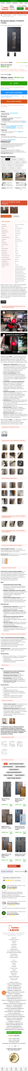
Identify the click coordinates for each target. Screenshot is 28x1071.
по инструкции (14, 113)
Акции (26, 2)
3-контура (17, 257)
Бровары (14, 159)
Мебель (25, 12)
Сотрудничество (14, 949)
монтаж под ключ (10, 126)
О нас (14, 960)
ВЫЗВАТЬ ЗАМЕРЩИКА (14, 1032)
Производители (11, 935)
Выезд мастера (5, 114)
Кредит (14, 969)
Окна (20, 12)
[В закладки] (26, 96)
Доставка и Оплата (14, 939)
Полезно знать (14, 968)
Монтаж (21, 2)
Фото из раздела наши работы (11, 202)
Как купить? (15, 2)
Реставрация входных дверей (14, 952)
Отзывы (14, 964)
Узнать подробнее (5, 88)
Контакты (3, 2)
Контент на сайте (14, 978)
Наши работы (14, 961)
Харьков (17, 162)
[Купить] (10, 805)
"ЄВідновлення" (12, 139)
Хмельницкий (18, 165)
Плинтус (21, 934)
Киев (7, 159)
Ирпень (21, 159)
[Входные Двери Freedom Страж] (14, 39)
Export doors (14, 979)
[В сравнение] (23, 96)
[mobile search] (27, 9)
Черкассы (4, 168)
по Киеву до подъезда (7, 118)
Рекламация (14, 954)
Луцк (23, 170)
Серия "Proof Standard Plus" (14, 772)
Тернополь (16, 170)
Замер (14, 942)
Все (3, 159)
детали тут (23, 122)
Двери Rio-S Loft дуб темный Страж (6, 856)
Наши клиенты (14, 971)
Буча (3, 162)
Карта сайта (14, 947)
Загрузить (14, 866)
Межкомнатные (7, 12)
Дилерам (14, 937)
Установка (14, 941)
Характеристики (6, 216)
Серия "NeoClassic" (8, 766)
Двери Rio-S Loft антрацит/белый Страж (20, 828)
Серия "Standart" (19, 775)
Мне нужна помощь (14, 101)
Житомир (12, 168)
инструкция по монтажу (16, 125)
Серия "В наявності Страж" (16, 763)
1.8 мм (16, 248)
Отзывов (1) (16, 216)
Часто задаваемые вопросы (14, 950)
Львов (3, 165)
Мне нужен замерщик (14, 92)
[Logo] (5, 7)
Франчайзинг (14, 973)
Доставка (9, 2)
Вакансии (14, 974)
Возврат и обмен (14, 955)
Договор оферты (14, 957)
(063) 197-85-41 (9, 188)
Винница (10, 165)
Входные (15, 12)
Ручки (5, 934)
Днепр (24, 162)
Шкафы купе (14, 934)
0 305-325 (21, 6)
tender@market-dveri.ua (7, 153)
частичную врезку (11, 128)
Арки (9, 934)
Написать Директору (14, 976)
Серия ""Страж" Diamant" (14, 778)
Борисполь (10, 162)
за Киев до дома (5, 120)
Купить (15, 83)
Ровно (18, 168)
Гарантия (14, 946)
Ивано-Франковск (6, 170)
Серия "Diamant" (14, 769)
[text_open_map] (20, 877)
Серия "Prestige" (8, 775)
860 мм (16, 230)
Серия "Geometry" (20, 766)
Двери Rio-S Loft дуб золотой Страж (20, 800)
